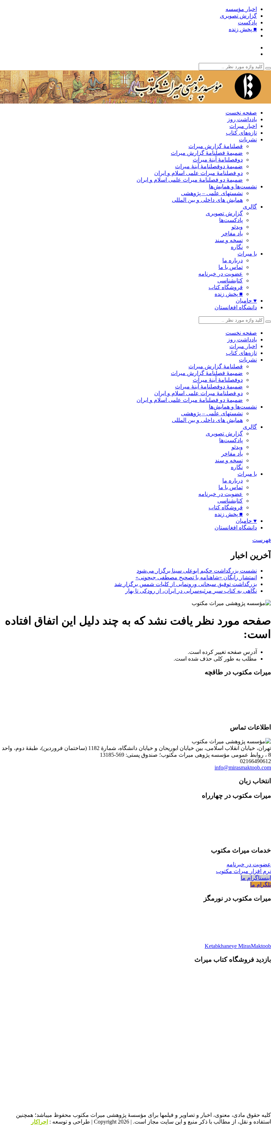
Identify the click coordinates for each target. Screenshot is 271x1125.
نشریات (248, 139)
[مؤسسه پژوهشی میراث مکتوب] (183, 100)
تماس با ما (230, 267)
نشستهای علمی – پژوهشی (212, 193)
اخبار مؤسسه (241, 9)
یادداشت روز (242, 119)
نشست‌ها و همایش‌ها (233, 186)
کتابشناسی (230, 280)
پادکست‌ (247, 22)
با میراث (247, 254)
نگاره (237, 247)
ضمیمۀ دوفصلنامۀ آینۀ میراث (209, 166)
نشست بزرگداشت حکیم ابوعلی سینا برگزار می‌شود (197, 571)
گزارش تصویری (238, 16)
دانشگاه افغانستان (236, 307)
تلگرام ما (260, 884)
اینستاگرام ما (256, 878)
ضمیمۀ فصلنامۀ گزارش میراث (207, 153)
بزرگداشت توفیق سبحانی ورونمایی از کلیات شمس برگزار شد (185, 584)
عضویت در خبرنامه (220, 274)
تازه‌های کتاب (241, 133)
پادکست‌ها (231, 220)
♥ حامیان (246, 301)
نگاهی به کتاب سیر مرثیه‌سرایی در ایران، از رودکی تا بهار (191, 591)
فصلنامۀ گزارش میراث (215, 146)
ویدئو (237, 227)
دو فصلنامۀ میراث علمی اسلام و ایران (198, 173)
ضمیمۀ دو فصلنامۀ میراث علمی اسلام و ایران (190, 180)
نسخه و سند (229, 240)
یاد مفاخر (232, 233)
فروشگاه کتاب (226, 287)
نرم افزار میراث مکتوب (243, 871)
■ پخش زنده (243, 29)
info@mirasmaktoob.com (243, 767)
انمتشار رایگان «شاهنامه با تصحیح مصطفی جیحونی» (196, 577)
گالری (250, 207)
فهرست (261, 540)
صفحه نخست (241, 113)
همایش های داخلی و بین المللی (207, 200)
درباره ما (232, 260)
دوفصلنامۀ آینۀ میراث (218, 160)
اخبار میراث (243, 126)
